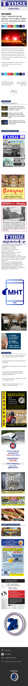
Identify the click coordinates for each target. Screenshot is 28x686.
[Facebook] (14, 95)
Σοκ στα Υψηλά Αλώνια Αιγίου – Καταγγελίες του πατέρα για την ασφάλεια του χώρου (16, 108)
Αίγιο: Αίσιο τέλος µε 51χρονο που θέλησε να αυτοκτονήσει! (21, 83)
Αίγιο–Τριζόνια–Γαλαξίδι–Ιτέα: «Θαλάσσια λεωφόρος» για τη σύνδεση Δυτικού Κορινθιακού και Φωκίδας (13, 356)
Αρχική (2, 11)
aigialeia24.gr (5, 23)
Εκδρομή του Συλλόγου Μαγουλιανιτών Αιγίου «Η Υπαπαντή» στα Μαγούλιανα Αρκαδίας (12, 384)
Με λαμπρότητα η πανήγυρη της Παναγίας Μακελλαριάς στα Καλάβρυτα (13, 361)
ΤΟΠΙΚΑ (6, 11)
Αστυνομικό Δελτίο (12, 11)
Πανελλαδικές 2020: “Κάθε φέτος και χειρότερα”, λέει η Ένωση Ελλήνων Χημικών (7, 83)
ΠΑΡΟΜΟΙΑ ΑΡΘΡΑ (6, 101)
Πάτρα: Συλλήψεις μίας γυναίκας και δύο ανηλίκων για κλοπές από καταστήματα (16, 122)
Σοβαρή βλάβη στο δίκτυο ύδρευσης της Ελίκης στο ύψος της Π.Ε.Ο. (14, 367)
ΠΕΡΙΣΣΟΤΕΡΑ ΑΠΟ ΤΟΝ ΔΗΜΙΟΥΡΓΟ (9, 103)
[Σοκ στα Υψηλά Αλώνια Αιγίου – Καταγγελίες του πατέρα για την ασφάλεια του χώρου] (4, 108)
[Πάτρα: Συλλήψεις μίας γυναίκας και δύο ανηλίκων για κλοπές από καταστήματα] (4, 122)
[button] (26, 9)
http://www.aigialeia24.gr (14, 92)
